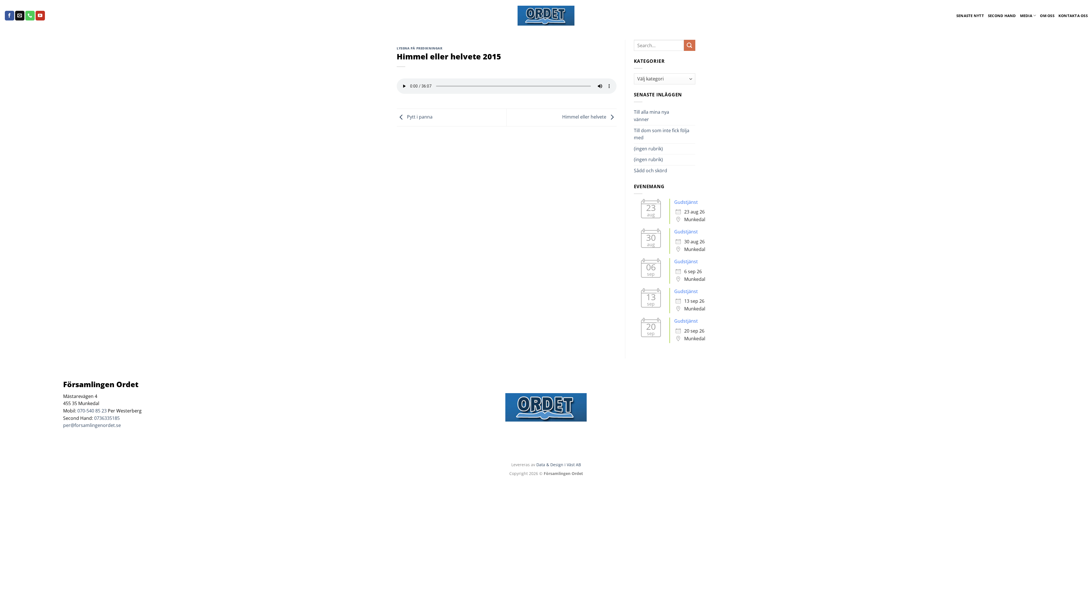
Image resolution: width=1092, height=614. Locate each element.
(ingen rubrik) (648, 149)
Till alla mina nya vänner (651, 116)
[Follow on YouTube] (40, 15)
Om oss (1047, 15)
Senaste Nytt (970, 15)
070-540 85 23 (92, 411)
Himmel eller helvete (584, 117)
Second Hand (1002, 15)
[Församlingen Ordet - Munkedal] (546, 16)
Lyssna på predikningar (419, 48)
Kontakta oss (1073, 15)
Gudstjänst (686, 202)
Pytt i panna (419, 117)
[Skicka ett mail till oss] (19, 15)
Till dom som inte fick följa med (661, 134)
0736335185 (107, 418)
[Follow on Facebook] (9, 15)
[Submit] (689, 45)
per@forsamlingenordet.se (92, 425)
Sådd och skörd (650, 170)
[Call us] (30, 15)
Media (1026, 15)
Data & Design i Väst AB (558, 464)
